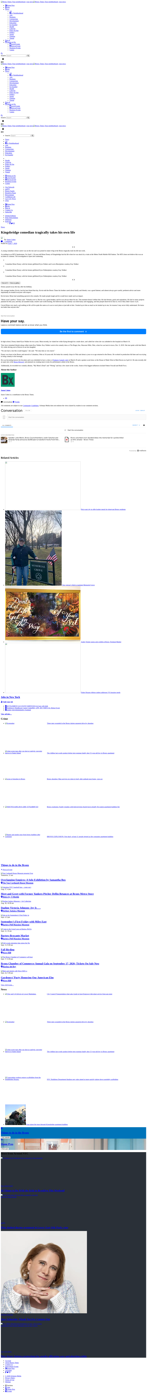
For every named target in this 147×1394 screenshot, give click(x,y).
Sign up (142, 410)
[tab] (7, 425)
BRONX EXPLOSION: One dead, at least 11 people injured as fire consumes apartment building (80, 836)
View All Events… (7, 985)
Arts (10, 15)
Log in (137, 410)
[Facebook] (10, 223)
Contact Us (9, 210)
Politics (11, 32)
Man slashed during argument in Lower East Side (34, 1227)
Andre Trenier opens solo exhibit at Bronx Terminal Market (101, 642)
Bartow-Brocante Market (15, 937)
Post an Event (15, 46)
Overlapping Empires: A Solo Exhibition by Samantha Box (33, 881)
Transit (11, 38)
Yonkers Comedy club (60, 360)
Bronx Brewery (19, 362)
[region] (73, 430)
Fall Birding (7, 951)
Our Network (9, 187)
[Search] (2, 53)
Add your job (8, 702)
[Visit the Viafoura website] (141, 451)
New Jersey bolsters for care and (44, 1356)
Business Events (15, 48)
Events (9, 1391)
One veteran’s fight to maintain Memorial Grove (78, 585)
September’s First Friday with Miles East (23, 923)
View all (4, 283)
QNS (7, 201)
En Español (13, 25)
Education (12, 23)
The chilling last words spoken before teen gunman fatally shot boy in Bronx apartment (80, 753)
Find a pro (5, 1149)
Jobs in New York (10, 697)
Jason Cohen (11, 239)
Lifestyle (12, 29)
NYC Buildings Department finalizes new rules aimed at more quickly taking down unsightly (82, 1079)
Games (11, 50)
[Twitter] (12, 223)
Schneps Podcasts (7, 1315)
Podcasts (8, 221)
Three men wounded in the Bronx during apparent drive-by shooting (70, 723)
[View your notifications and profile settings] (3, 59)
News (7, 9)
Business (12, 17)
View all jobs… (6, 714)
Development (14, 21)
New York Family (7, 1186)
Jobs (8, 7)
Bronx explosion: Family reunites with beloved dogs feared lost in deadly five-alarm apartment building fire (83, 807)
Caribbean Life (10, 197)
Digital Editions (10, 216)
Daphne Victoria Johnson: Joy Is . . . (21, 909)
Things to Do (11, 42)
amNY (7, 189)
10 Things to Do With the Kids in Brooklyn (32, 1190)
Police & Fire (14, 30)
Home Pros (11, 1389)
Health (11, 27)
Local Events (15, 44)
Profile (17, 402)
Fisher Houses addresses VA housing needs (100, 692)
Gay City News (10, 199)
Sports (11, 34)
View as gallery (14, 283)
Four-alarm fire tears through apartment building (47, 1124)
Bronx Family (10, 191)
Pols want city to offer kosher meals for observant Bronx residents (103, 509)
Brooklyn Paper (10, 193)
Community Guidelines (31, 405)
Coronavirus (13, 19)
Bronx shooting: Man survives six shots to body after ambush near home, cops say (75, 779)
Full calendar (6, 1137)
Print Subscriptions (11, 218)
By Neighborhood (17, 13)
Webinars (8, 219)
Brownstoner (9, 195)
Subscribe (8, 212)
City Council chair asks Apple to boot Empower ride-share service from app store (79, 994)
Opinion (12, 36)
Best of (7, 40)
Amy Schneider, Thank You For (25, 1319)
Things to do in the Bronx (15, 865)
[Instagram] (14, 223)
